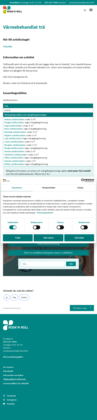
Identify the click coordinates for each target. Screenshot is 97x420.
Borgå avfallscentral (13, 148)
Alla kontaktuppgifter (13, 357)
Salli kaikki (79, 238)
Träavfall (7, 46)
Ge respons (8, 367)
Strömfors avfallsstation (15, 154)
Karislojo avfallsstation (15, 132)
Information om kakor (13, 375)
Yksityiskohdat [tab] (48, 188)
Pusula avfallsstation (14, 151)
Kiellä (17, 238)
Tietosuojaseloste (45, 213)
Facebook (11, 395)
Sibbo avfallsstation (13, 157)
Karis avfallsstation (13, 128)
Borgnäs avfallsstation (14, 145)
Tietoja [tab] (80, 188)
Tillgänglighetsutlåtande (14, 379)
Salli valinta (48, 238)
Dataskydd (8, 371)
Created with (11, 308)
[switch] (36, 227)
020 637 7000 (51, 2)
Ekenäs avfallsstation (14, 161)
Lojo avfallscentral (13, 138)
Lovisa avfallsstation (13, 141)
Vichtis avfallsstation (14, 164)
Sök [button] (71, 264)
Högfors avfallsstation (14, 135)
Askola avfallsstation (14, 119)
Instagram (12, 399)
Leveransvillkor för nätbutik (16, 383)
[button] (7, 297)
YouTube (11, 404)
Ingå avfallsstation (13, 125)
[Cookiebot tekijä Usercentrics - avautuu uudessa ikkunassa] (83, 180)
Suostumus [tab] (17, 188)
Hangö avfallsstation (14, 122)
